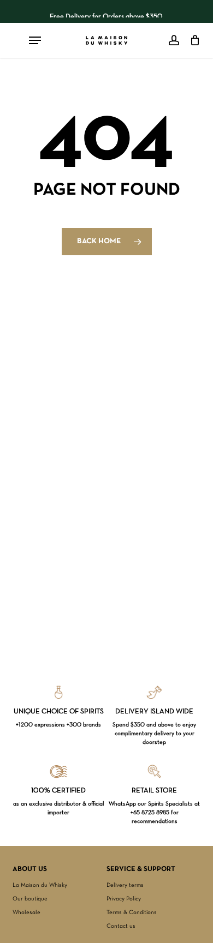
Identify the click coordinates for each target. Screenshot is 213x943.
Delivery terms (125, 885)
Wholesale (26, 912)
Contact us (120, 926)
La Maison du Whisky (40, 885)
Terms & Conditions (131, 912)
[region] (107, 11)
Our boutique (30, 899)
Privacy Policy (123, 899)
